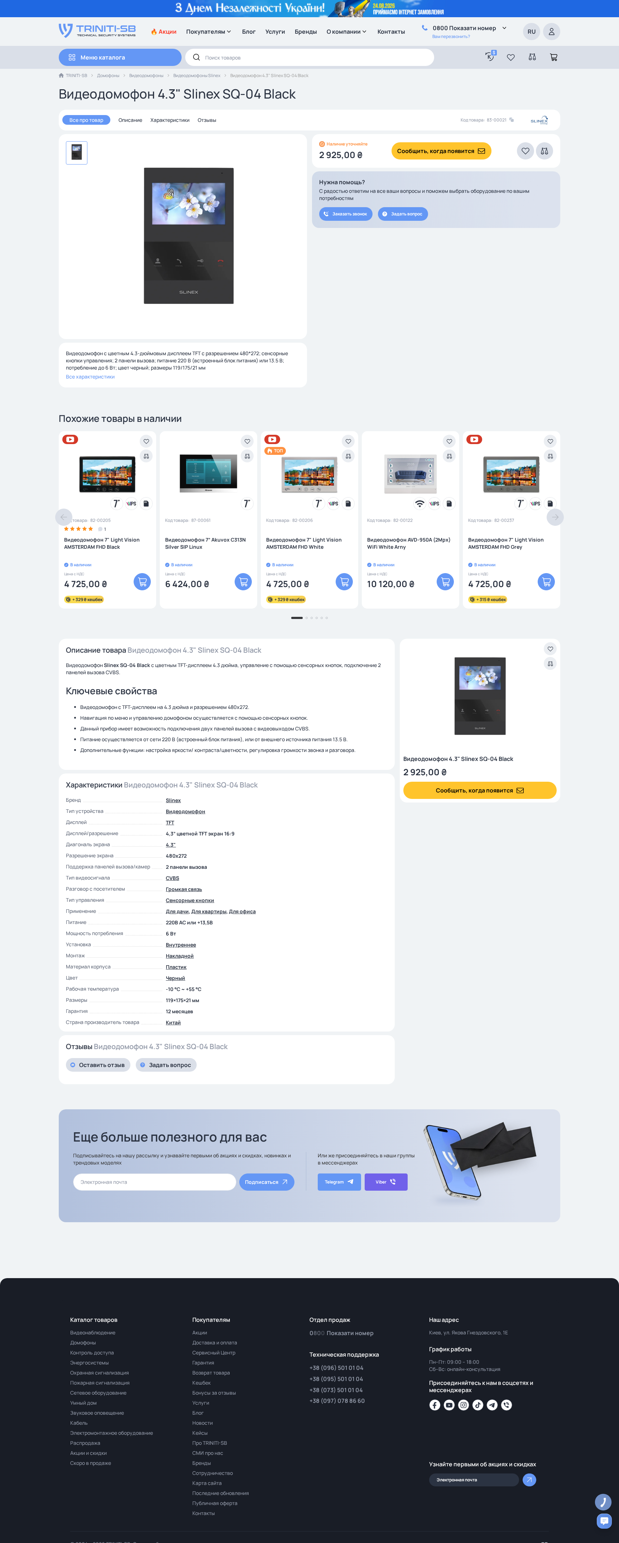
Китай (173, 1022)
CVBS (172, 878)
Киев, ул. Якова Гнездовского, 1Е (468, 1332)
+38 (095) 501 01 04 (336, 1379)
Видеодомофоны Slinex (196, 75)
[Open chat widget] (604, 1521)
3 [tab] (312, 618)
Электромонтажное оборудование (111, 1432)
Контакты (391, 31)
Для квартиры (208, 911)
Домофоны (108, 75)
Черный (175, 978)
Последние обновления (220, 1493)
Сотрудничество (212, 1473)
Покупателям (205, 31)
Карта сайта (207, 1483)
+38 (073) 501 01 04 (336, 1390)
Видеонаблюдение (92, 1332)
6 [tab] (327, 618)
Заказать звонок (349, 214)
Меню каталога (103, 57)
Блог (249, 31)
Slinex (173, 800)
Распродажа (85, 1442)
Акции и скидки (88, 1452)
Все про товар (86, 119)
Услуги (275, 31)
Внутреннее (181, 944)
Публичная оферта (214, 1503)
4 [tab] (317, 618)
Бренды (306, 31)
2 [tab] (307, 618)
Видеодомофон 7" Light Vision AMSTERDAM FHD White (304, 543)
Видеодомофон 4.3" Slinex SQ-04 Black (458, 758)
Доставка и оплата (214, 1342)
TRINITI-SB (76, 75)
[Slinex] (539, 120)
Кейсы (200, 1432)
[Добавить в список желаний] (146, 441)
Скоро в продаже (90, 1462)
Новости (202, 1422)
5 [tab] (322, 618)
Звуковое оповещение (97, 1412)
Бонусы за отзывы (214, 1392)
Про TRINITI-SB (209, 1442)
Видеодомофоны (146, 75)
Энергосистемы (89, 1362)
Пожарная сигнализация (100, 1382)
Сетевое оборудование (98, 1392)
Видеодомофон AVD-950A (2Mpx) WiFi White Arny (409, 543)
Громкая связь (184, 889)
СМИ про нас (207, 1452)
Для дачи (177, 911)
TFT (170, 822)
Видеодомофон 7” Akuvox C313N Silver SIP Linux (205, 543)
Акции (199, 1332)
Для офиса (242, 911)
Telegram (334, 1182)
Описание (130, 119)
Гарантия (203, 1362)
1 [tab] (297, 618)
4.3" (171, 844)
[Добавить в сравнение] (146, 455)
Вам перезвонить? (451, 36)
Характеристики (169, 119)
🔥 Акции (163, 31)
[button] (511, 57)
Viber (381, 1182)
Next (555, 517)
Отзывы (207, 119)
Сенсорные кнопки (190, 900)
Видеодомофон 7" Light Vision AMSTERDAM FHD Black (102, 543)
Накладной (180, 955)
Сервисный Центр (213, 1352)
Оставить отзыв (102, 1065)
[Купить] (142, 581)
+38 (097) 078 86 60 (337, 1401)
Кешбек (201, 1382)
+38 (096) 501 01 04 (337, 1368)
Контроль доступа (92, 1352)
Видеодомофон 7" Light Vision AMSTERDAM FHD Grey (506, 543)
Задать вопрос (406, 214)
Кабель (79, 1422)
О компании (344, 31)
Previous (63, 517)
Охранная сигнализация (99, 1372)
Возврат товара (211, 1372)
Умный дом (83, 1402)
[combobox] (309, 57)
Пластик (176, 966)
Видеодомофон (185, 811)
